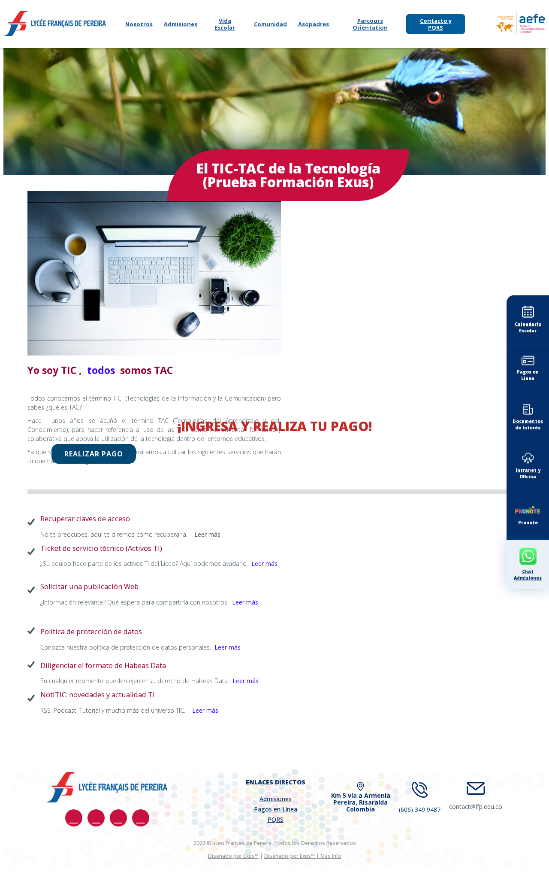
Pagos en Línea (275, 809)
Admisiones (180, 24)
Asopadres (313, 24)
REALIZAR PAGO (93, 454)
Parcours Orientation (370, 24)
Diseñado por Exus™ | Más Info (302, 856)
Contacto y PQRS (436, 24)
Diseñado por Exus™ (233, 856)
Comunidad (270, 24)
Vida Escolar (224, 24)
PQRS (276, 819)
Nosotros (139, 24)
